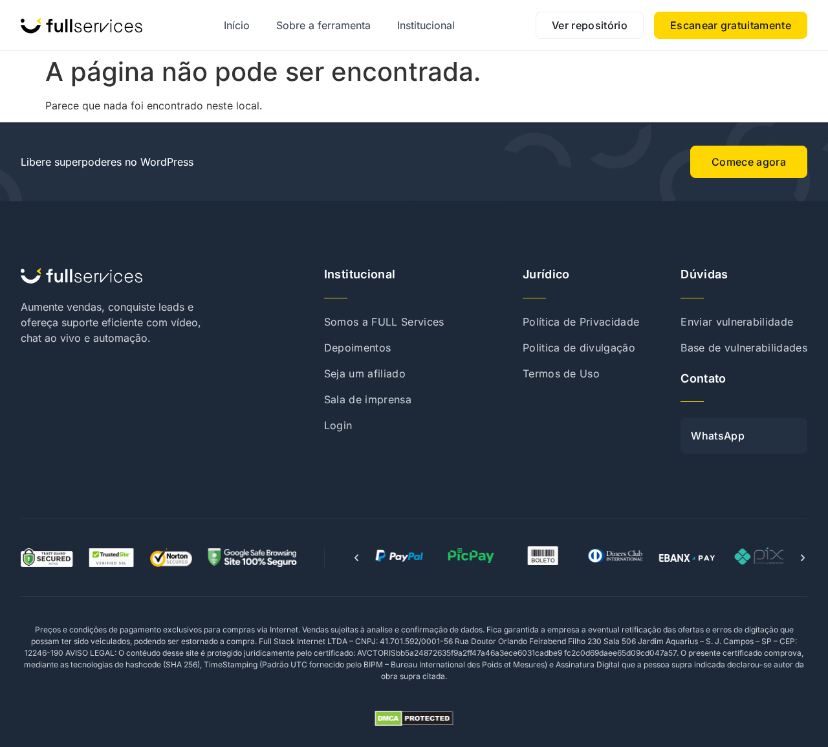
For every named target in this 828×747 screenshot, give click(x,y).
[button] (356, 558)
